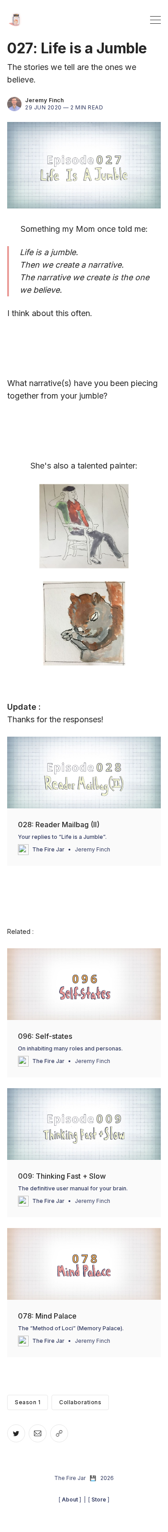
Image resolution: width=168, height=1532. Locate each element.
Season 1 (27, 1402)
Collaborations (80, 1402)
